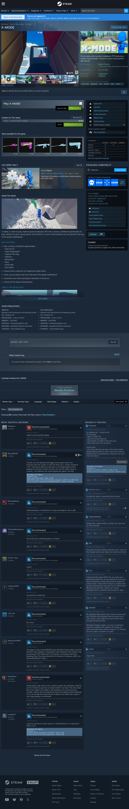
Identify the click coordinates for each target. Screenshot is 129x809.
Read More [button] (121, 462)
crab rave (11, 613)
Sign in (4, 91)
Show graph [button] (120, 401)
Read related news (95, 219)
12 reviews (11, 503)
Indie (112, 84)
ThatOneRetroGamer (16, 529)
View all (117, 354)
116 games (11, 532)
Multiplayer (94, 84)
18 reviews (11, 534)
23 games (11, 717)
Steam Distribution (58, 798)
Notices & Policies (97, 794)
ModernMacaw (13, 501)
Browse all (77, 117)
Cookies (93, 798)
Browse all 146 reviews (42, 755)
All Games (4, 24)
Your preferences (122, 380)
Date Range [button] (51, 402)
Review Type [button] (7, 402)
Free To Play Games (17, 24)
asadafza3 (11, 714)
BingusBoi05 (13, 453)
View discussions (95, 222)
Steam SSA (56, 790)
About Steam (56, 785)
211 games (11, 679)
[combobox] (102, 11)
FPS (100, 84)
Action (96, 196)
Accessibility (95, 790)
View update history (96, 215)
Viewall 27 (122, 182)
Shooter (106, 84)
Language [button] (38, 402)
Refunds (93, 802)
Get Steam (116, 785)
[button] (5, 11)
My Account (116, 798)
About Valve (77, 785)
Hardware (76, 794)
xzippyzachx (102, 74)
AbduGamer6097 (14, 641)
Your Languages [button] (14, 409)
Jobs (75, 790)
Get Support (116, 794)
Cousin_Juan (13, 558)
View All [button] (79, 165)
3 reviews (11, 560)
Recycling (77, 798)
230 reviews (11, 681)
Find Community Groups (97, 225)
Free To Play (113, 196)
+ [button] (122, 84)
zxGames (101, 76)
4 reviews (11, 429)
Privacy (93, 785)
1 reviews (11, 588)
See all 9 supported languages (98, 158)
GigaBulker (12, 676)
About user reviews (107, 380)
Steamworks (56, 794)
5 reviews (11, 616)
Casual (118, 84)
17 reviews (11, 719)
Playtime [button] (65, 402)
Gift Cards (55, 802)
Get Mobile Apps (118, 790)
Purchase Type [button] (23, 402)
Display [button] (76, 402)
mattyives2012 (13, 586)
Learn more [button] (120, 170)
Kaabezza (11, 426)
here (49, 362)
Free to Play (85, 84)
